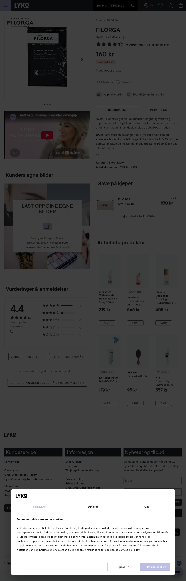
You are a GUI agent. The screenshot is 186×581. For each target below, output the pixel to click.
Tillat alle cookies (155, 567)
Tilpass (120, 567)
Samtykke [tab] (39, 506)
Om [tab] (146, 506)
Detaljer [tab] (93, 506)
